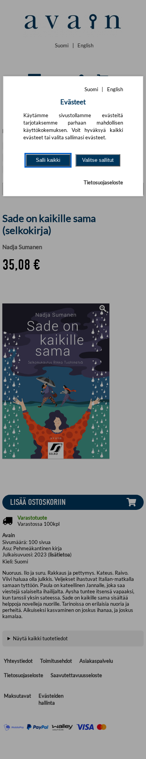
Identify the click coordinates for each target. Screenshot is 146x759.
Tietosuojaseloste (103, 182)
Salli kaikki (48, 160)
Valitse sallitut (98, 160)
